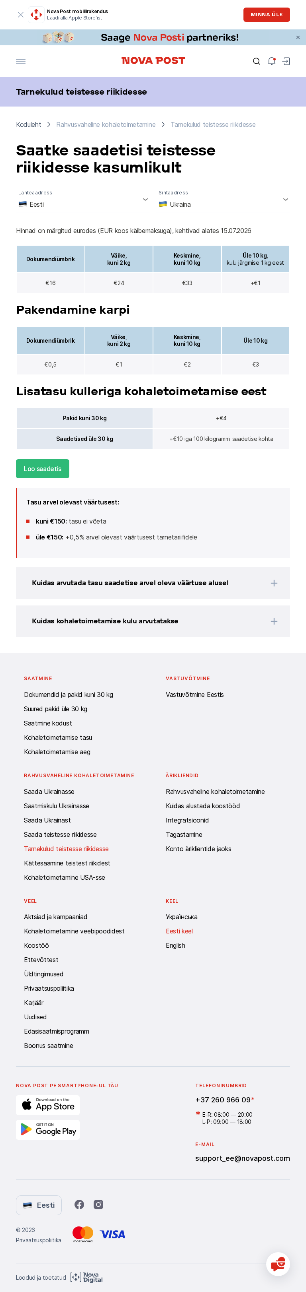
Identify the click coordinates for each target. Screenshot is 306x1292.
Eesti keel (179, 931)
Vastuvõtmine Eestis (195, 694)
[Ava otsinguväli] (256, 61)
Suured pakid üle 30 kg (55, 709)
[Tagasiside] (278, 1264)
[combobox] (83, 199)
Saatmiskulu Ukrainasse (56, 806)
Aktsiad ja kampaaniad (55, 917)
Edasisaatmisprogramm (56, 1031)
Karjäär (33, 1003)
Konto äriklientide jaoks (198, 849)
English (175, 945)
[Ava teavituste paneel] (272, 61)
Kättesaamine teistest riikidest (67, 863)
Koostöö (36, 945)
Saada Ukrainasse (49, 791)
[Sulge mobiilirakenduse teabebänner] (21, 14)
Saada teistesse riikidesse (60, 834)
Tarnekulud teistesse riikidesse (66, 849)
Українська (182, 917)
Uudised (35, 1017)
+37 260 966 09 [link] (223, 1100)
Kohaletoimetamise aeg (57, 752)
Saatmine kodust (48, 723)
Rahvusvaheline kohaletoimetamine (215, 791)
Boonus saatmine (48, 1046)
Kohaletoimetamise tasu (58, 737)
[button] (142, 583)
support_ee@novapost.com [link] (242, 1158)
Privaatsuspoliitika (49, 988)
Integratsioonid (187, 820)
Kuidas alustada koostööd (203, 806)
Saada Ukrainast (47, 820)
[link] (153, 37)
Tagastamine (184, 834)
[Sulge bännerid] (298, 37)
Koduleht (28, 124)
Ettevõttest (41, 960)
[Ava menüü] (21, 61)
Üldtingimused (44, 974)
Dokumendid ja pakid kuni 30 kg (68, 694)
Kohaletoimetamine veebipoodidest (74, 931)
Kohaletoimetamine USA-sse (64, 877)
